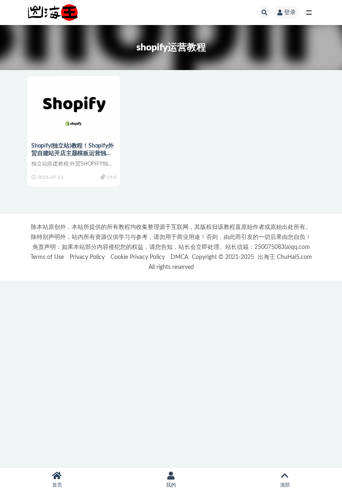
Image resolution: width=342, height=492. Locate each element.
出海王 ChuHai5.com (285, 257)
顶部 (285, 484)
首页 (57, 484)
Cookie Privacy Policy (138, 257)
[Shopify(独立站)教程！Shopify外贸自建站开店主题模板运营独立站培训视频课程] (73, 107)
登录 (290, 12)
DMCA (179, 257)
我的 (171, 484)
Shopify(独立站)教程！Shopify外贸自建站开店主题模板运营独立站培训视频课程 (72, 153)
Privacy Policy (87, 257)
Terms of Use (47, 257)
